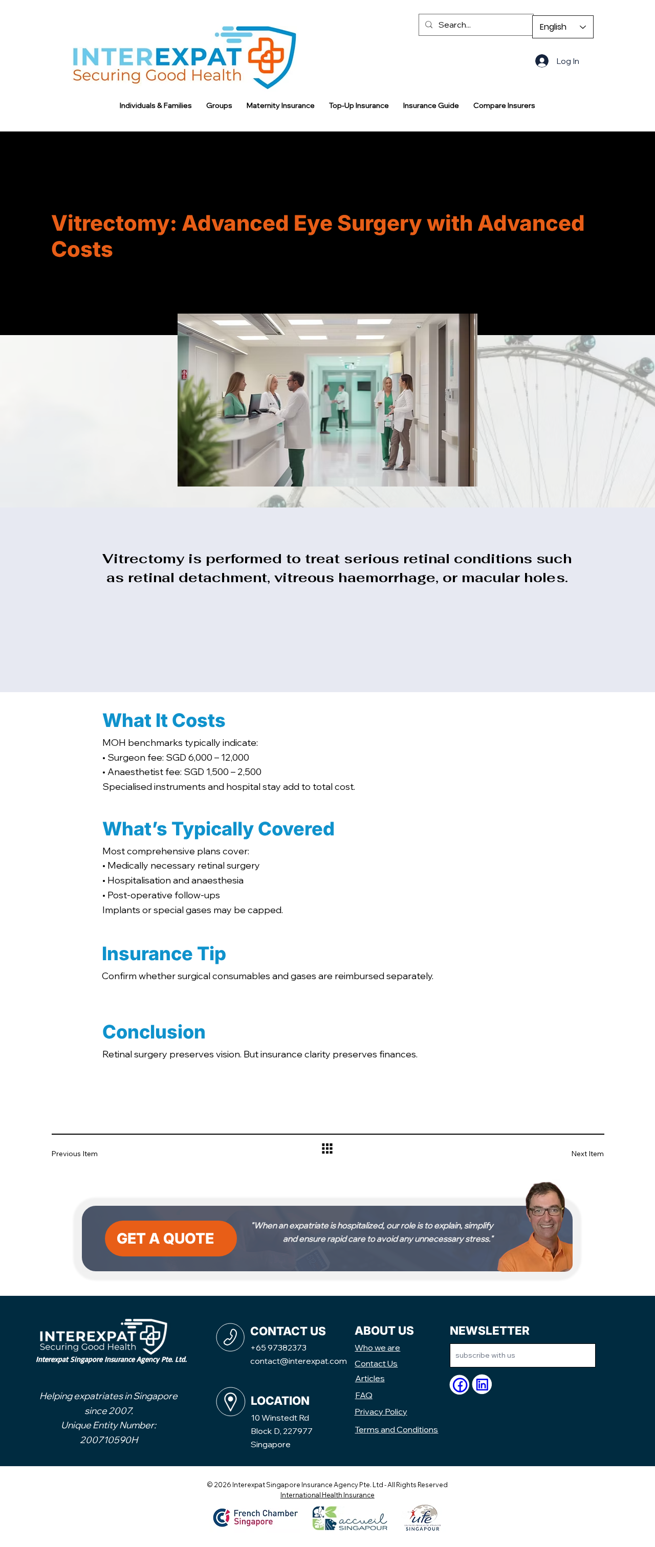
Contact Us (376, 1363)
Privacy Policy (381, 1411)
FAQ (364, 1395)
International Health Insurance (327, 1495)
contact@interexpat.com (298, 1361)
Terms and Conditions (396, 1429)
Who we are (377, 1347)
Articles (370, 1378)
